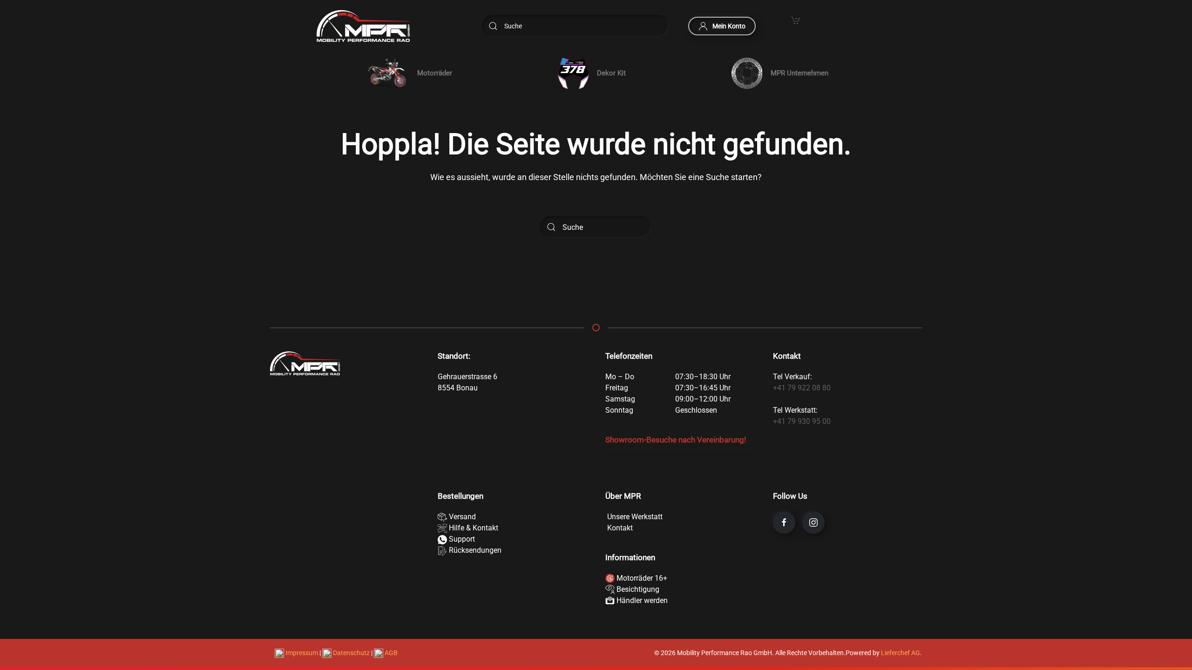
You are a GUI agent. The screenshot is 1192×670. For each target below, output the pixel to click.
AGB (390, 653)
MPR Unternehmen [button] (799, 73)
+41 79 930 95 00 (802, 421)
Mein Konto (728, 26)
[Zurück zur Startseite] (363, 26)
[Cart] (795, 19)
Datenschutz (351, 653)
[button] (408, 73)
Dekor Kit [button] (611, 73)
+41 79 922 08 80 (802, 387)
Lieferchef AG (900, 653)
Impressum (301, 653)
